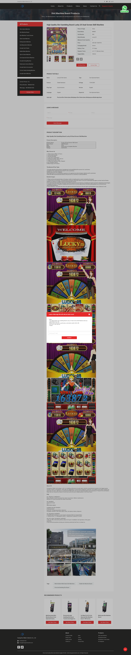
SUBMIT (69, 337)
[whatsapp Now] (124, 12)
